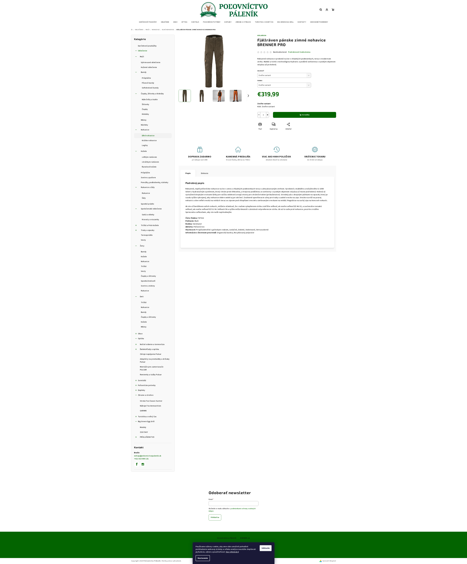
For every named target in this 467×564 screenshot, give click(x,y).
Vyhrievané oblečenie (150, 62)
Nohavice (145, 129)
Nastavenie (203, 558)
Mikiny (144, 120)
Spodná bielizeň (148, 281)
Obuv (140, 333)
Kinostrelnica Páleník (226, 538)
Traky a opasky (147, 230)
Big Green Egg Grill (146, 421)
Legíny (145, 145)
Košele (144, 151)
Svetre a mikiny (148, 285)
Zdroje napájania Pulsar (150, 354)
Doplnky (141, 390)
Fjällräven (261, 36)
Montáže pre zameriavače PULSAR (151, 368)
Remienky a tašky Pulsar (151, 374)
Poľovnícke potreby (147, 385)
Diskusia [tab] (204, 173)
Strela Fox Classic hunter (151, 401)
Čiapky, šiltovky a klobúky (152, 93)
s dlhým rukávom (149, 157)
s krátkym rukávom (150, 162)
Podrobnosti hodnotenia (299, 52)
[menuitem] (148, 22)
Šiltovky (145, 104)
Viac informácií (232, 552)
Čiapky (145, 109)
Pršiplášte (146, 78)
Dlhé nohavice (148, 135)
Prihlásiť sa (215, 517)
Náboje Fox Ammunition (150, 405)
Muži (142, 56)
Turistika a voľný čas (147, 416)
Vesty (143, 240)
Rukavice (146, 193)
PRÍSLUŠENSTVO (147, 437)
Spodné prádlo (147, 204)
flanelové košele (149, 166)
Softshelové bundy (150, 87)
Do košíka (306, 115)
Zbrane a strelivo (145, 395)
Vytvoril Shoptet (329, 561)
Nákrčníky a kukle (150, 99)
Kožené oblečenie (149, 67)
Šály (144, 198)
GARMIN (143, 410)
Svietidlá (142, 380)
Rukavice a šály (148, 187)
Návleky (144, 125)
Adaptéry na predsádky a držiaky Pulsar (155, 360)
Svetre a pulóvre (148, 177)
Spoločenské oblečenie (151, 208)
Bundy (144, 72)
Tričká (144, 266)
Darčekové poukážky (147, 46)
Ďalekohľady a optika (149, 349)
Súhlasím (266, 548)
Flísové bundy (148, 83)
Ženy (142, 246)
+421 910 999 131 (141, 458)
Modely (143, 427)
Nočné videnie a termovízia (152, 344)
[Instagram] (143, 464)
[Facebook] (137, 464)
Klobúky (145, 114)
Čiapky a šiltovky (148, 276)
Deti (142, 296)
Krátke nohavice (149, 140)
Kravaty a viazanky (150, 219)
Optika (141, 338)
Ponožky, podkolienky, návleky (154, 182)
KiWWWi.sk (245, 538)
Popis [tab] (188, 173)
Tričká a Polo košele (150, 225)
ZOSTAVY (144, 432)
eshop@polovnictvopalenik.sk (147, 455)
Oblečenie (142, 50)
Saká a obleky (148, 214)
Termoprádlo (147, 235)
